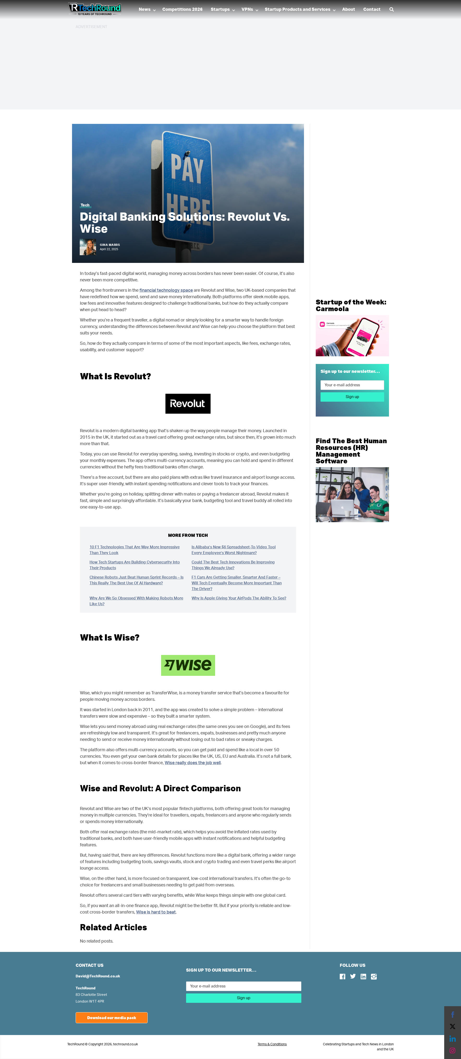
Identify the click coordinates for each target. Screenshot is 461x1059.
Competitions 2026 (182, 9)
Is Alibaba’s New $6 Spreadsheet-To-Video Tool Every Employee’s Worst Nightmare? (234, 550)
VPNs (247, 9)
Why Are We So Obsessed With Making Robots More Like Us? (136, 601)
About (348, 9)
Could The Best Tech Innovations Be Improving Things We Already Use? (233, 565)
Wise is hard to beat (156, 912)
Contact (372, 9)
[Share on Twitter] (452, 1026)
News (145, 9)
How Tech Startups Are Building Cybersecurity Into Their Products (135, 565)
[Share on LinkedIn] (452, 1038)
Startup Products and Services (297, 9)
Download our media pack (111, 1017)
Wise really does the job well (193, 763)
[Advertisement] (220, 67)
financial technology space (166, 290)
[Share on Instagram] (452, 1050)
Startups (220, 9)
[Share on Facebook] (452, 1014)
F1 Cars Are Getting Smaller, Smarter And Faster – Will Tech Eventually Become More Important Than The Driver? (237, 583)
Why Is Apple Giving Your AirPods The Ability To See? (239, 598)
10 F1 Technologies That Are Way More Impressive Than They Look (135, 550)
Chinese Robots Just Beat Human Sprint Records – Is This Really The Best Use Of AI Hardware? (136, 580)
